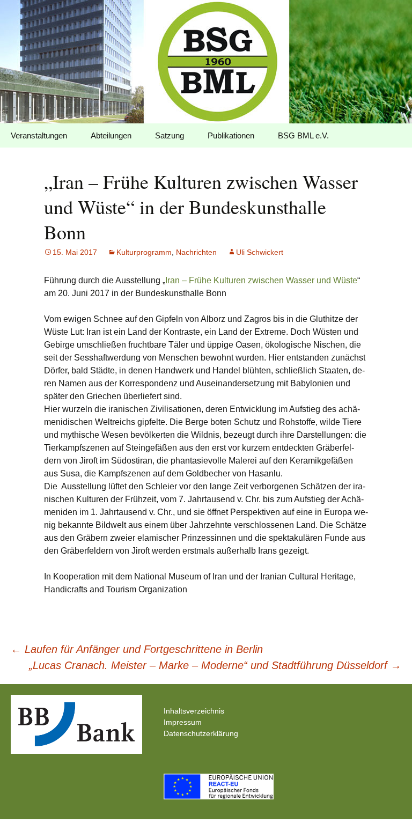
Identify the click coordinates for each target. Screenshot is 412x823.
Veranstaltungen (39, 135)
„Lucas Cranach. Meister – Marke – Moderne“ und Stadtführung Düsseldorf (215, 665)
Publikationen (231, 135)
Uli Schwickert (259, 252)
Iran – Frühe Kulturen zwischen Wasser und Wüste (261, 280)
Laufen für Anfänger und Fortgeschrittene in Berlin (137, 649)
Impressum (183, 722)
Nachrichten (196, 252)
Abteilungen (111, 135)
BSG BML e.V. (303, 135)
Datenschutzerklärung (201, 733)
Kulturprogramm (144, 252)
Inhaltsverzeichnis (194, 711)
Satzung (169, 135)
